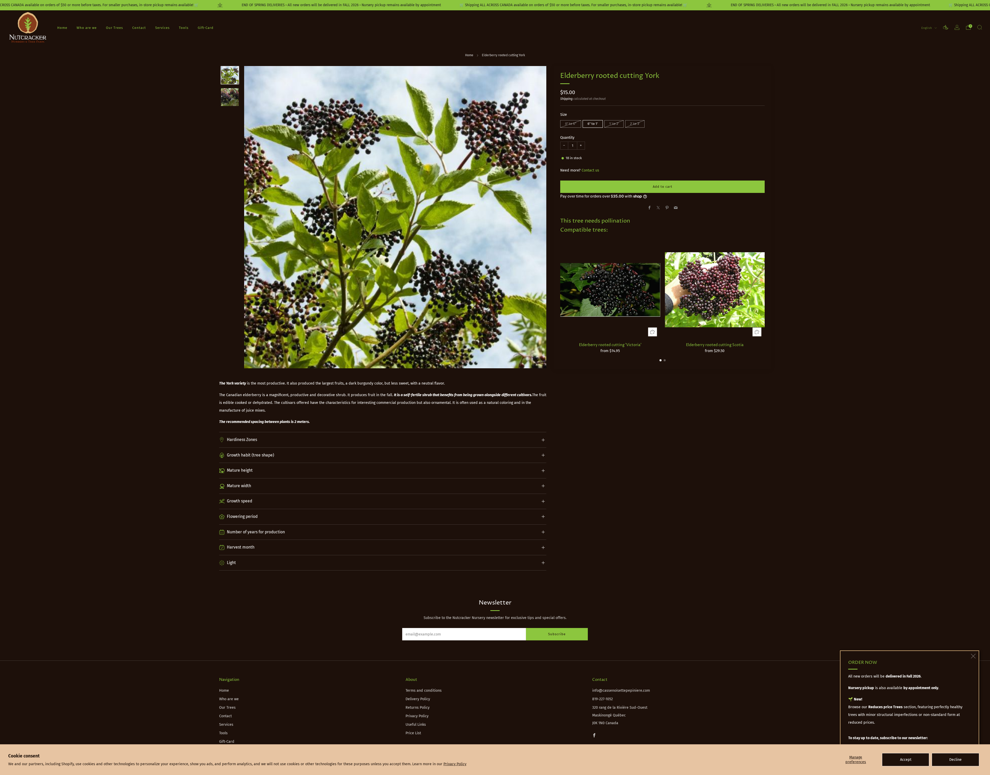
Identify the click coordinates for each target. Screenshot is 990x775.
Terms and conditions (424, 690)
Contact (139, 27)
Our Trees (114, 27)
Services (162, 27)
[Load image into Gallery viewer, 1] (230, 75)
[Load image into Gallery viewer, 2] (230, 97)
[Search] (979, 27)
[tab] (660, 360)
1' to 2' (614, 124)
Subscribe (557, 634)
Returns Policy (418, 707)
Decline (955, 759)
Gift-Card (205, 27)
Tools (183, 27)
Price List (413, 733)
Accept (905, 759)
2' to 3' (635, 124)
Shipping (566, 99)
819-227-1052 (602, 699)
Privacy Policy (454, 764)
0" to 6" (570, 124)
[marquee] (495, 5)
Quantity (567, 137)
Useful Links (416, 724)
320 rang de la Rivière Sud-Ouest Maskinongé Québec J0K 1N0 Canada (619, 715)
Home (62, 27)
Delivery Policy (418, 699)
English (927, 27)
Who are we (87, 27)
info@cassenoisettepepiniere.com (621, 690)
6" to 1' (593, 124)
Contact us (590, 170)
